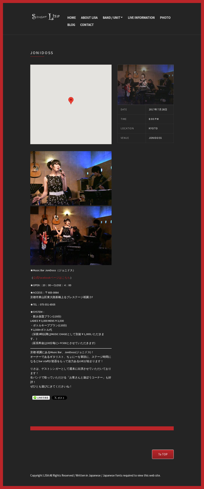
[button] (71, 100)
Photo (165, 17)
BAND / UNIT (111, 17)
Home (71, 17)
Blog (71, 25)
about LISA (89, 17)
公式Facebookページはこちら (51, 277)
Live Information (141, 17)
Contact (87, 25)
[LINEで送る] (41, 397)
